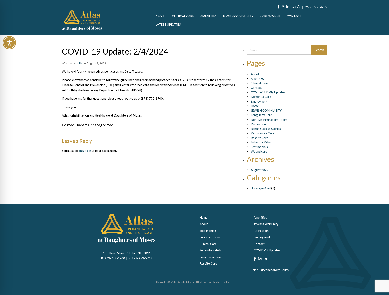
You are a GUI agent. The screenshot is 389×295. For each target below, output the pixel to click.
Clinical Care (183, 16)
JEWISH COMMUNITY (266, 110)
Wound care (259, 151)
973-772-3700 (115, 258)
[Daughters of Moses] (82, 20)
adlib (79, 63)
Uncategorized (100, 125)
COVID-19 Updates (267, 250)
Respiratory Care (262, 133)
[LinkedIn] (287, 6)
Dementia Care (261, 96)
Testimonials (259, 147)
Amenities (208, 16)
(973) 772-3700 (316, 7)
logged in (84, 150)
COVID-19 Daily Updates (268, 92)
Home (255, 106)
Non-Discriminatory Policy (269, 119)
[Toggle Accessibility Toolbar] (9, 42)
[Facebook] (279, 6)
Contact (294, 16)
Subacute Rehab (261, 142)
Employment (270, 16)
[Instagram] (283, 6)
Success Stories (210, 237)
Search (319, 50)
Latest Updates (168, 24)
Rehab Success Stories (266, 128)
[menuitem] (160, 16)
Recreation (258, 124)
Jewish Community (238, 16)
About (160, 16)
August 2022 (259, 170)
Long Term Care (261, 115)
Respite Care (259, 138)
